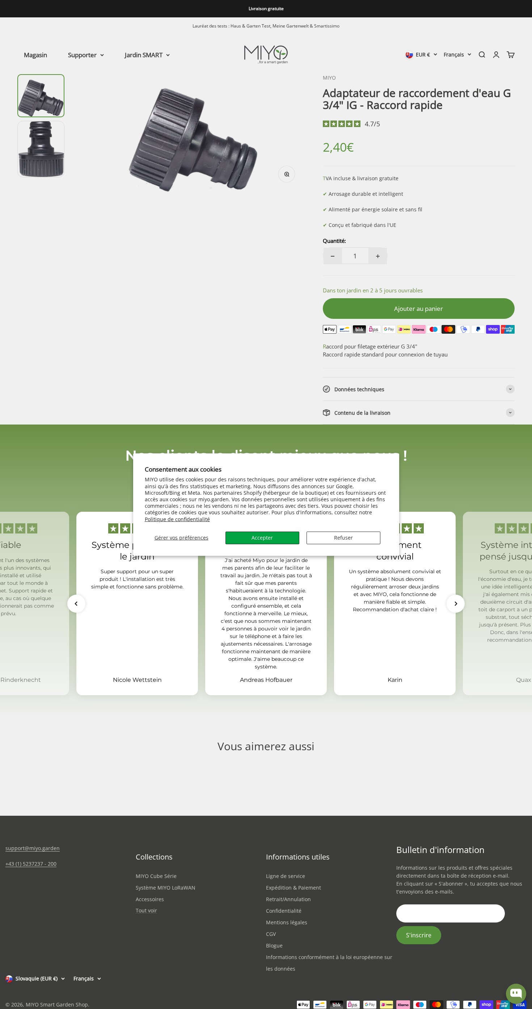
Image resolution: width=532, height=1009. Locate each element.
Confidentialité (283, 910)
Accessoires (150, 899)
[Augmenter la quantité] (378, 256)
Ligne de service (285, 876)
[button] (76, 604)
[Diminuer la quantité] (333, 256)
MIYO (329, 77)
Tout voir (146, 910)
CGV (271, 933)
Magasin (35, 54)
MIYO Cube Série (156, 876)
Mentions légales (286, 922)
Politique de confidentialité (177, 518)
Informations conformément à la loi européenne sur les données (329, 963)
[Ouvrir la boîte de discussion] (516, 994)
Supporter (82, 54)
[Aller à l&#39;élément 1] (40, 95)
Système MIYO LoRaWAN (165, 887)
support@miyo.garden (32, 848)
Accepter (262, 537)
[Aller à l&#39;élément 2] (40, 149)
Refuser (343, 537)
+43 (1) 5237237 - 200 (30, 863)
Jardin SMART (143, 54)
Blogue (274, 945)
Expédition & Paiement (293, 887)
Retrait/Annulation (288, 899)
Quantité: (334, 240)
